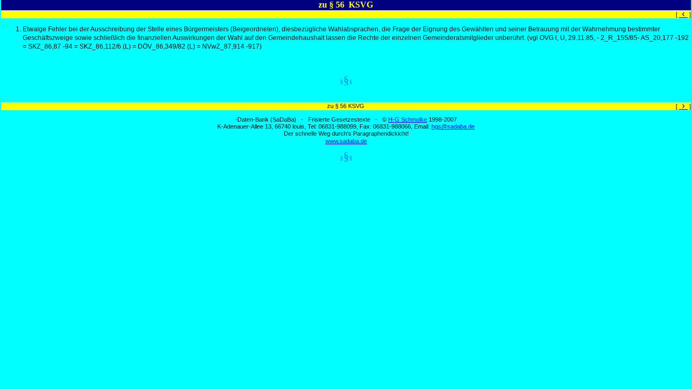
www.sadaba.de (346, 141)
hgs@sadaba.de (453, 126)
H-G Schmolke (407, 119)
